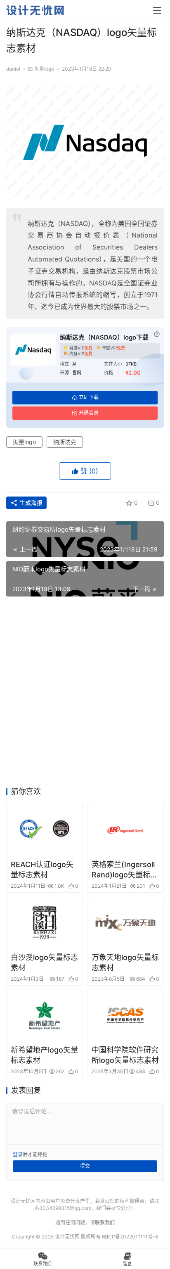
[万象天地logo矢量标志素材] (125, 922)
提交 (85, 1166)
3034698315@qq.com (65, 1208)
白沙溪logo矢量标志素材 (44, 962)
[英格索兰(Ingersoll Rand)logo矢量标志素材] (125, 829)
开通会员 (89, 413)
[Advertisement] (85, 694)
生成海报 (30, 502)
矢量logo (44, 69)
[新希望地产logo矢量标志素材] (45, 1015)
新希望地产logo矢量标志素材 (44, 1055)
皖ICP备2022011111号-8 (130, 1236)
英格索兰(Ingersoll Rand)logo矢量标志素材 (125, 870)
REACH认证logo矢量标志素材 (42, 869)
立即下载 (89, 397)
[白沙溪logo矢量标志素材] (45, 922)
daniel (13, 69)
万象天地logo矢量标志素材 (125, 962)
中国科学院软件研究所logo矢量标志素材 (125, 1055)
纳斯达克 (64, 441)
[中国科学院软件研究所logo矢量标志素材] (125, 1015)
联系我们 (105, 1222)
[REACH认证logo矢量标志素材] (45, 829)
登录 (18, 1154)
